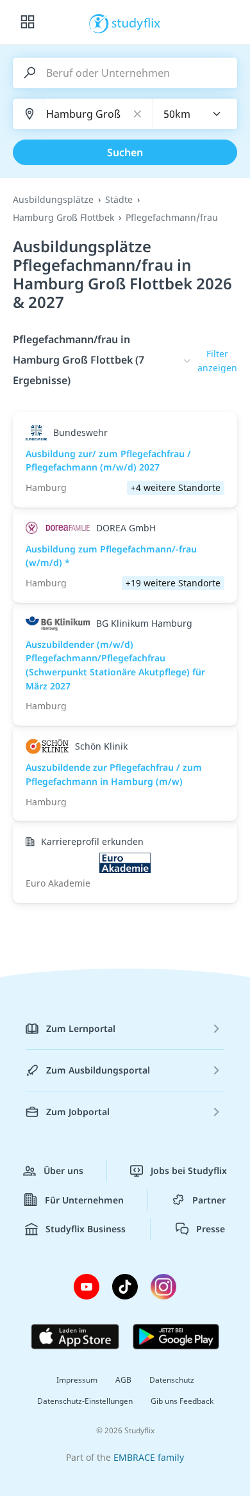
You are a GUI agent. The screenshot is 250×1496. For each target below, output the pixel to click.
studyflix (136, 22)
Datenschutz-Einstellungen (85, 1400)
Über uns (63, 1170)
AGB (123, 1379)
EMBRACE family (148, 1457)
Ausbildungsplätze (53, 199)
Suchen (125, 152)
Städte (119, 199)
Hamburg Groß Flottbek (63, 217)
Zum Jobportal (78, 1112)
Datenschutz (171, 1379)
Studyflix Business (86, 1229)
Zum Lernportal (80, 1028)
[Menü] (28, 22)
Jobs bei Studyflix (189, 1170)
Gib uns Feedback (182, 1400)
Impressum (76, 1379)
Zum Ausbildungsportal (98, 1070)
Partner (209, 1200)
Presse (210, 1229)
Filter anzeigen (217, 361)
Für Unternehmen (84, 1200)
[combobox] (195, 114)
